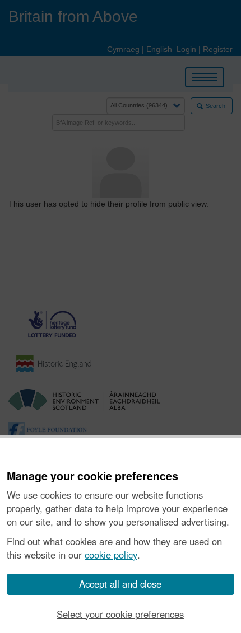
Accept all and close (120, 583)
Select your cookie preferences (120, 614)
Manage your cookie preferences (92, 476)
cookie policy (111, 554)
